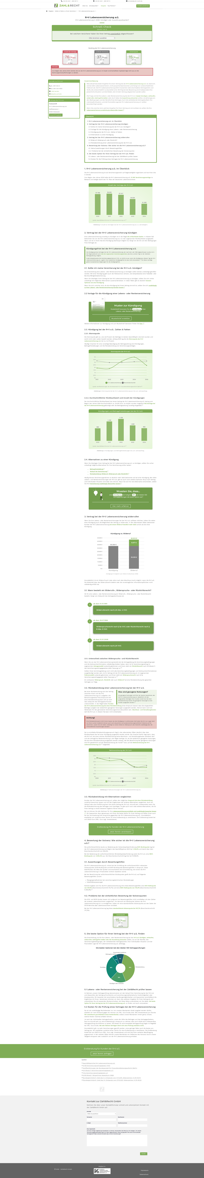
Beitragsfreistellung (96, 469)
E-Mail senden (54, 91)
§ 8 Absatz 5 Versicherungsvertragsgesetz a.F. (98, 1070)
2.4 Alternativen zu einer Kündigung (101, 135)
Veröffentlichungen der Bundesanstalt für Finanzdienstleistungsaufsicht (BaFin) (110, 1068)
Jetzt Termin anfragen (102, 1054)
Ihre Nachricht (91, 1129)
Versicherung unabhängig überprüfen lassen (105, 483)
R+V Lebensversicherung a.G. (87, 11)
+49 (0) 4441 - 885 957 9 (102, 1)
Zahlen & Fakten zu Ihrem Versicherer (65, 11)
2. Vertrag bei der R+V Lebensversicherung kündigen (107, 124)
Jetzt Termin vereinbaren (120, 832)
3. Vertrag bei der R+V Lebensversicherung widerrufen (108, 137)
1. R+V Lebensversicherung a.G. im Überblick (104, 121)
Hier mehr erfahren (120, 506)
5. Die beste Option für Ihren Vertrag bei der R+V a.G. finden (110, 154)
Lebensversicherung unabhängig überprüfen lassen (105, 110)
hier (141, 323)
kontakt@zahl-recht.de (135, 1)
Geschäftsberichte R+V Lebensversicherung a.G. (99, 1063)
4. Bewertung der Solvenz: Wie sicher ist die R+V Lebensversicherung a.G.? (116, 145)
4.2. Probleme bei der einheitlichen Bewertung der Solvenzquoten (111, 151)
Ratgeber (103, 6)
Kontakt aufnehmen (143, 6)
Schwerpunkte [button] (93, 6)
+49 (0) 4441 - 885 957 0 (70, 1)
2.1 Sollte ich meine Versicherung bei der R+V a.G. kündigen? (110, 127)
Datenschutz (144, 1174)
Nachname (121, 1117)
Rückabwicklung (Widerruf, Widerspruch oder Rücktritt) (109, 474)
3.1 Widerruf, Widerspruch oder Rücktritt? (103, 140)
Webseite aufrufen (56, 94)
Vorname (89, 1117)
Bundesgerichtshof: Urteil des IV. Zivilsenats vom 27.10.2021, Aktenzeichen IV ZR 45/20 (112, 1080)
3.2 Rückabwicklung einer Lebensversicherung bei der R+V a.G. (110, 143)
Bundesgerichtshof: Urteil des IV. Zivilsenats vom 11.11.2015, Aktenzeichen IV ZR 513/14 (112, 1078)
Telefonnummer (122, 1123)
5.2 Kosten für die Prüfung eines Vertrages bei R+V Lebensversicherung (113, 159)
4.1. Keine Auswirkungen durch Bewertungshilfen (105, 148)
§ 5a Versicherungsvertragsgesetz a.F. (95, 1073)
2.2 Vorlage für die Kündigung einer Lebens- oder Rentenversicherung (113, 129)
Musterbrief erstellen (120, 318)
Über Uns (85, 6)
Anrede (89, 1111)
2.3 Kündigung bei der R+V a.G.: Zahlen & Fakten (105, 132)
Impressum (144, 1170)
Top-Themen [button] (111, 6)
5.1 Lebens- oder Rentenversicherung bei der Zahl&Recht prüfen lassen (113, 156)
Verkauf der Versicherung (98, 471)
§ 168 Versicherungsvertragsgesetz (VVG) (96, 1065)
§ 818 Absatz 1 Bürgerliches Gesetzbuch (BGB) (98, 1075)
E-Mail (89, 1123)
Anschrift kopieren (56, 115)
